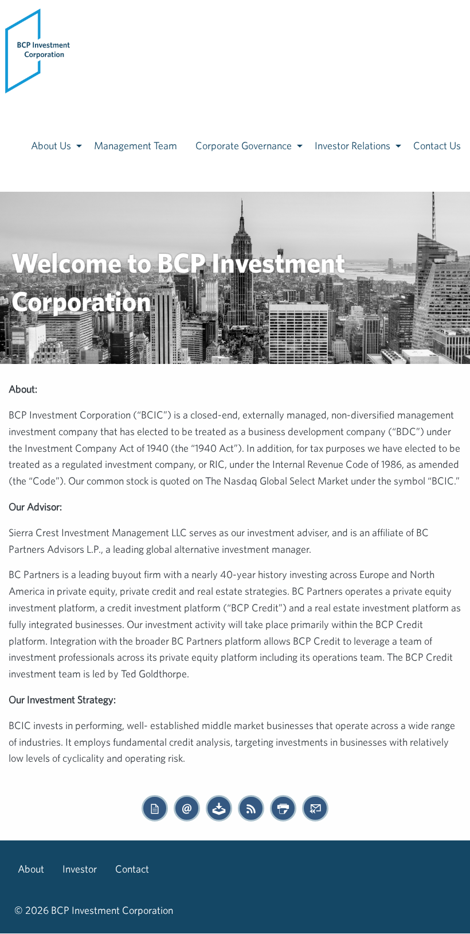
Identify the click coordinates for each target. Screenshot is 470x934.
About (31, 869)
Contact (132, 869)
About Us (51, 145)
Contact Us (437, 145)
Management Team (135, 145)
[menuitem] (38, 50)
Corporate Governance (243, 145)
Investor (79, 869)
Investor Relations (352, 145)
